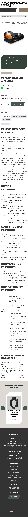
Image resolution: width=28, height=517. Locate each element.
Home (3, 22)
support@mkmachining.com (16, 446)
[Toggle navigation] (2, 10)
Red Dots (17, 22)
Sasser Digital (17, 514)
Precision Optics (9, 22)
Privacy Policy (14, 475)
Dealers (14, 469)
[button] (24, 27)
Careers (14, 480)
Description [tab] (6, 116)
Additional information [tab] (19, 116)
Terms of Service (14, 472)
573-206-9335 (16, 448)
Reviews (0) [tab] (6, 119)
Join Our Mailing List (14, 478)
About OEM (14, 466)
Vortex (6, 112)
